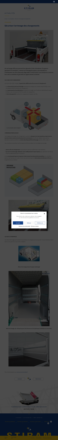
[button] (44, 213)
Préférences (40, 223)
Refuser (29, 223)
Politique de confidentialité (24, 226)
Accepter (18, 223)
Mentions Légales (35, 226)
